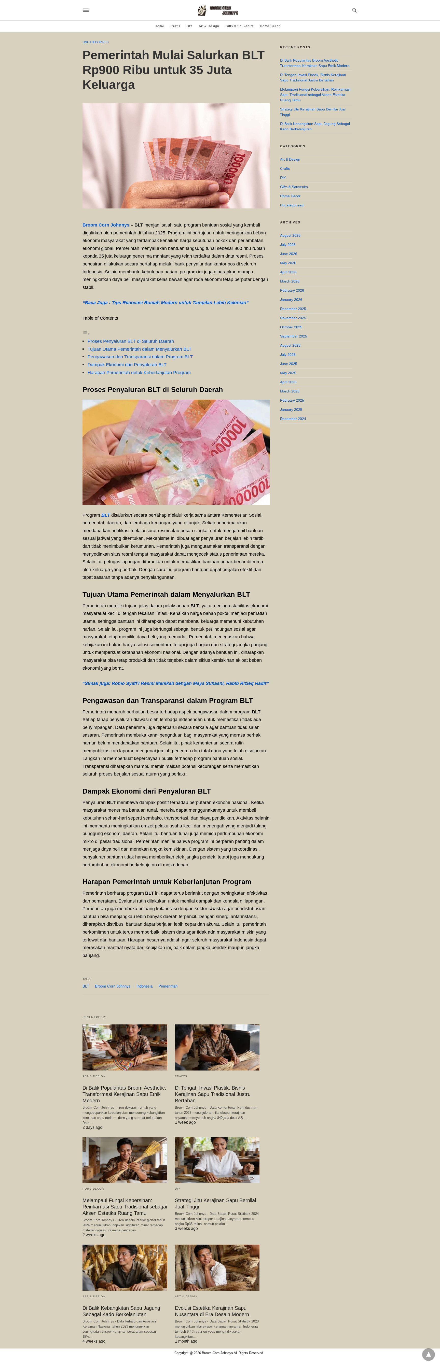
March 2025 (289, 391)
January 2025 (291, 409)
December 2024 (293, 419)
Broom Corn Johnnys (105, 225)
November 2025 (293, 318)
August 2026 (290, 235)
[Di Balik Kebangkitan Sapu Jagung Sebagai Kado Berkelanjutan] (124, 1268)
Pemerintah (167, 986)
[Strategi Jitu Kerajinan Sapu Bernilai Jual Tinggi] (217, 1160)
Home (159, 26)
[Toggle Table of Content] (86, 333)
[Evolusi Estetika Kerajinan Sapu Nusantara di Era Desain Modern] (217, 1268)
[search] (355, 10)
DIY (190, 26)
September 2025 (293, 336)
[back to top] (428, 1354)
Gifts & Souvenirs (240, 26)
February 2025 (292, 400)
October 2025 (291, 327)
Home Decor (270, 26)
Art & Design (209, 26)
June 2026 (288, 254)
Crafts (175, 26)
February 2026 (292, 290)
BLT (85, 986)
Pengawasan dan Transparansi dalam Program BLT (140, 356)
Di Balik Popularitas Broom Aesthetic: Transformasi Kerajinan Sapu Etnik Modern (124, 1094)
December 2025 (293, 309)
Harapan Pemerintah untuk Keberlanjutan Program (139, 372)
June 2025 (288, 364)
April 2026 (288, 272)
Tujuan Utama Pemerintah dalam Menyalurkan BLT (139, 349)
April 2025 (288, 382)
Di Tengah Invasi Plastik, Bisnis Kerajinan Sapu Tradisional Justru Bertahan (213, 1094)
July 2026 (288, 245)
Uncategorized (95, 42)
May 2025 (288, 373)
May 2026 (288, 263)
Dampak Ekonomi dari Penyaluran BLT (127, 364)
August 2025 (290, 345)
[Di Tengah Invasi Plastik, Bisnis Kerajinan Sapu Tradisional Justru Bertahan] (217, 1047)
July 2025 (288, 355)
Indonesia (144, 986)
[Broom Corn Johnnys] (219, 10)
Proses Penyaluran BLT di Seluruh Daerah (131, 341)
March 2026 (289, 281)
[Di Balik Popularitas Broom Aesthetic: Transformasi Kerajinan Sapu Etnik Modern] (124, 1047)
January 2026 (291, 300)
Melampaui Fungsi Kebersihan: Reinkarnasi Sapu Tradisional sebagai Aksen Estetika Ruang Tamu (124, 1207)
